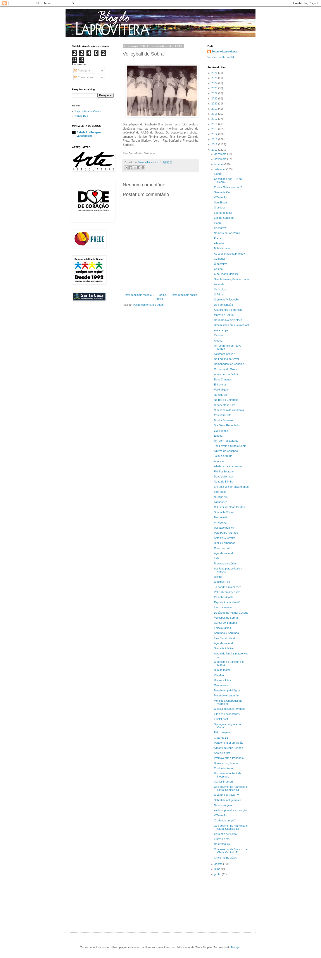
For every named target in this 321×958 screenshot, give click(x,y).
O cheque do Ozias (225, 369)
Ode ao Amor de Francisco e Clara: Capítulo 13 (231, 788)
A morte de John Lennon (228, 748)
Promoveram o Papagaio (229, 758)
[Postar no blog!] (130, 167)
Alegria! (218, 340)
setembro (220, 169)
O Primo (219, 294)
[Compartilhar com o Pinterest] (143, 167)
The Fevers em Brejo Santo (230, 446)
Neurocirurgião (223, 805)
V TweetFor (220, 197)
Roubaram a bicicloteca (228, 320)
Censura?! (220, 228)
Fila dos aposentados (227, 714)
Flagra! (218, 173)
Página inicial (161, 296)
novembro (220, 159)
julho (217, 869)
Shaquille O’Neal (224, 512)
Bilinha (218, 576)
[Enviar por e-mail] (126, 167)
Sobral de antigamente (227, 800)
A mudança (220, 502)
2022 (214, 93)
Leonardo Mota (223, 212)
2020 (214, 103)
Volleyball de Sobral (226, 617)
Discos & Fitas (222, 680)
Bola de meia (222, 248)
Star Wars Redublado (227, 425)
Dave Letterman (223, 476)
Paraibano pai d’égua (227, 690)
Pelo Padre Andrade (226, 532)
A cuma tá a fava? (224, 354)
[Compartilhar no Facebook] (139, 167)
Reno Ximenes (223, 379)
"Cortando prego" (224, 820)
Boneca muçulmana (226, 763)
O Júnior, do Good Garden (229, 507)
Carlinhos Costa (223, 597)
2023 (214, 88)
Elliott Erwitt (221, 719)
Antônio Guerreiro (224, 538)
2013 (214, 139)
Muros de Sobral (224, 315)
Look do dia (221, 430)
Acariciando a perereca (228, 309)
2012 (214, 144)
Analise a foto (222, 753)
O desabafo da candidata (229, 410)
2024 (214, 83)
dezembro (220, 154)
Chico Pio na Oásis (225, 857)
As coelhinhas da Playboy (229, 253)
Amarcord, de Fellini (226, 374)
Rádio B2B (81, 115)
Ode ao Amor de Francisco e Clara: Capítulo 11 (231, 851)
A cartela (219, 284)
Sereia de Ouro (223, 192)
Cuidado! (219, 258)
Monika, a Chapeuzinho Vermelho (228, 702)
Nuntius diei (221, 394)
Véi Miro (219, 675)
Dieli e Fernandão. (225, 543)
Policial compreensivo (227, 592)
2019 (214, 108)
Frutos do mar (222, 839)
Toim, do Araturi (223, 456)
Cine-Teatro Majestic (226, 274)
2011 (214, 149)
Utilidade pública (224, 527)
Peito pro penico (223, 732)
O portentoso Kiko (224, 405)
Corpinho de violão (225, 834)
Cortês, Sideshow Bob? (228, 187)
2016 (214, 124)
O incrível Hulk (222, 581)
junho (218, 874)
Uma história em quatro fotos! (231, 325)
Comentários (85, 77)
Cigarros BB (221, 737)
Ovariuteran (221, 685)
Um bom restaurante (226, 440)
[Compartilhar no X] (135, 167)
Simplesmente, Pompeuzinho (231, 279)
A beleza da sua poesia (228, 466)
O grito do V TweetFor (227, 299)
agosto (218, 864)
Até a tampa (221, 330)
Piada (217, 238)
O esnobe (220, 207)
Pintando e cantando (226, 695)
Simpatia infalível (224, 648)
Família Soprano (224, 471)
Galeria (218, 269)
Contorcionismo (223, 768)
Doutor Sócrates (223, 420)
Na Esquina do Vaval (226, 359)
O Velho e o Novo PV (226, 795)
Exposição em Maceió (227, 602)
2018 (214, 113)
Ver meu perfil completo (221, 57)
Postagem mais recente (138, 295)
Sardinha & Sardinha (226, 633)
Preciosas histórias (225, 563)
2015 (214, 129)
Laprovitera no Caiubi (88, 111)
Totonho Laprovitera (224, 51)
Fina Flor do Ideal (224, 638)
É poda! (218, 435)
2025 (214, 78)
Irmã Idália (220, 491)
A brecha (219, 243)
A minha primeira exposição (230, 810)
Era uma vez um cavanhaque (231, 486)
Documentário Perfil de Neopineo (227, 775)
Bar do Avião (221, 517)
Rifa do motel (222, 670)
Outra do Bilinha (223, 481)
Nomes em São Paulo (227, 233)
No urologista (222, 844)
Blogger (235, 947)
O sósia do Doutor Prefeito (229, 708)
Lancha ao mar (223, 607)
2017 (214, 118)
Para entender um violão (228, 742)
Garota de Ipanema (225, 622)
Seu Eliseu (220, 202)
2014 (214, 134)
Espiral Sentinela (224, 217)
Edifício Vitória (222, 628)
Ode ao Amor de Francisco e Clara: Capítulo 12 (231, 827)
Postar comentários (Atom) (148, 304)
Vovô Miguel (221, 389)
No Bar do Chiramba (226, 399)
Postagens (83, 70)
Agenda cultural (223, 553)
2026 (214, 73)
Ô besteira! (220, 264)
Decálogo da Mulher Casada (231, 612)
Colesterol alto (222, 415)
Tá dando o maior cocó (227, 587)
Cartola (218, 335)
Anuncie (219, 461)
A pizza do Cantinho (226, 451)
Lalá (216, 558)
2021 (214, 98)
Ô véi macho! (222, 548)
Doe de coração (223, 304)
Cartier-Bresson (223, 781)
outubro (219, 164)
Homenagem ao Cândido (229, 364)
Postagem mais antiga (184, 295)
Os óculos (220, 289)
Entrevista (220, 384)
